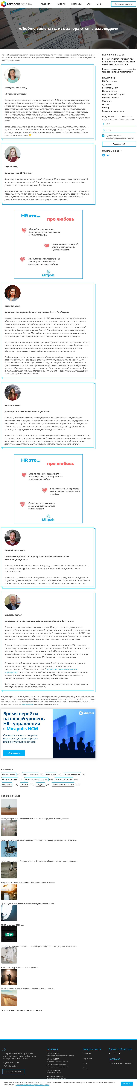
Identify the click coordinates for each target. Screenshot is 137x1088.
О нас (99, 3)
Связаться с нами (123, 4)
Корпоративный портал (36, 779)
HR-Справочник (30, 774)
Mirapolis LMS (57, 1060)
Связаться (14, 753)
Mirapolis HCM (61, 1054)
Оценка (24, 784)
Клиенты (61, 3)
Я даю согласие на (120, 136)
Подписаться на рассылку (120, 1063)
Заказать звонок (13, 1071)
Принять (126, 1084)
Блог (89, 3)
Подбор (40, 784)
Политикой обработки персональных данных (32, 1085)
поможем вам (27, 704)
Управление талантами (63, 784)
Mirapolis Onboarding (57, 1066)
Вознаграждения (72, 774)
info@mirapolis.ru (10, 1066)
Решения (45, 3)
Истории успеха (9, 779)
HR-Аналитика (8, 774)
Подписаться (118, 144)
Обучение (7, 784)
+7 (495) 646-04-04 (10, 1062)
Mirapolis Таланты (56, 1077)
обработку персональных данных (120, 138)
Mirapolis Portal (54, 1071)
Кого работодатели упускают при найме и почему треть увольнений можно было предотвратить (118, 62)
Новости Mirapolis (63, 779)
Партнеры (76, 3)
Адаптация (51, 774)
